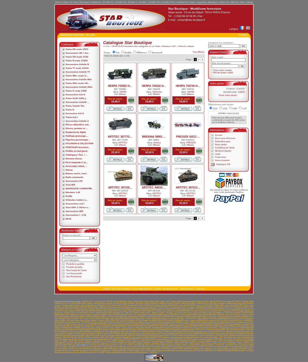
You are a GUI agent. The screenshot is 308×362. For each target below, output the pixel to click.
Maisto (115, 324)
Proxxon (61, 334)
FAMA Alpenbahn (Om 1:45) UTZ (120, 313)
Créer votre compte (222, 70)
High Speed (180, 317)
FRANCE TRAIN (99, 315)
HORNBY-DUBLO (64, 318)
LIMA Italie (216, 322)
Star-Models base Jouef (232, 337)
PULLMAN (68, 334)
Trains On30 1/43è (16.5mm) (141, 347)
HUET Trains (84, 318)
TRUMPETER (248, 341)
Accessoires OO (74, 181)
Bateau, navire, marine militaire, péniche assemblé (152, 351)
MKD (226, 326)
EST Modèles (65, 313)
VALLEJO (77, 343)
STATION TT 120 (138, 339)
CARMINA (209, 307)
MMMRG (232, 326)
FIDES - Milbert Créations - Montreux (159, 313)
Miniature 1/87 (169, 46)
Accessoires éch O (75, 94)
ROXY (175, 335)
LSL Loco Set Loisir (78, 324)
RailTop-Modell (172, 334)
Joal (67, 320)
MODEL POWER (60, 328)
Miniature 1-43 (73, 192)
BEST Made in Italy (247, 305)
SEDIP (226, 335)
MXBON (243, 328)
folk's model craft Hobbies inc (214, 313)
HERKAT (166, 317)
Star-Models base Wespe (68, 339)
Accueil (218, 135)
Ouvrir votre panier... (228, 95)
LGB (145, 322)
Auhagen (131, 305)
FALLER (104, 313)
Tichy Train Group (234, 339)
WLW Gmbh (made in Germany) (213, 343)
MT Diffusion (195, 328)
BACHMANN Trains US (195, 305)
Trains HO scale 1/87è (77, 49)
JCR (241, 318)
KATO (113, 320)
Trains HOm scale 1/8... (77, 83)
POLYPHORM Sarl (87, 332)
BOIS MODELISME (72, 307)
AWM (136, 305)
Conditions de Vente (225, 147)
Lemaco (94, 322)
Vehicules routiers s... (77, 200)
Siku (76, 337)
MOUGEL (186, 328)
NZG (126, 330)
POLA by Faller (74, 332)
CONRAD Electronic (80, 309)
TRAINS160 (168, 341)
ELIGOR (214, 311)
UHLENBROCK (60, 343)
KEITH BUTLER (122, 320)
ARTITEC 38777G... (120, 136)
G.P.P (150, 315)
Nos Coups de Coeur (76, 270)
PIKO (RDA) (230, 330)
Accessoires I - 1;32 (76, 215)
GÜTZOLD (58, 317)
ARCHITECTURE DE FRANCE (147, 303)
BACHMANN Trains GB (177, 305)
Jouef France (74, 320)
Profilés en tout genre (77, 151)
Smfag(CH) (127, 337)
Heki (148, 317)
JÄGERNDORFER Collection (228, 318)
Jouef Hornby (84, 320)
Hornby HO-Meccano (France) (222, 317)
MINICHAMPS (175, 326)
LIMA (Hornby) (207, 322)
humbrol (92, 318)
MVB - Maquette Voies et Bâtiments (226, 328)
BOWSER (83, 307)
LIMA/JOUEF (225, 322)
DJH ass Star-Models (233, 309)
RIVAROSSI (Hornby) (246, 334)
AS (218, 303)
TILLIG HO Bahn (248, 339)
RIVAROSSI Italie (60, 335)
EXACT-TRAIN (94, 313)
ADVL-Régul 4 (161, 301)
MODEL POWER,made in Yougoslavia (82, 328)
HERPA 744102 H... (154, 86)
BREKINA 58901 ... (154, 136)
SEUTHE (70, 337)
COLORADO (59, 309)
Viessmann (105, 343)
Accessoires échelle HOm (79, 87)
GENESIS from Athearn (178, 315)
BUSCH (155, 307)
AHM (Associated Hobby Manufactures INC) (193, 301)
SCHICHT (212, 335)
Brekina (157, 142)
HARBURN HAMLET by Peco (102, 317)
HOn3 (68, 219)
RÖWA (180, 335)
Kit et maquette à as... (77, 162)
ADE (121, 301)
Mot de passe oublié (223, 72)
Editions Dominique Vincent (122, 311)
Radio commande (74, 177)
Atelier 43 (223, 303)
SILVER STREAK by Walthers (89, 337)
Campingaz (191, 307)
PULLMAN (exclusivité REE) (83, 334)
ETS (76, 313)
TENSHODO (218, 339)
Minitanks (157, 92)
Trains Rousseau (157, 341)
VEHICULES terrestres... (78, 147)
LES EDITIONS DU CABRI (133, 322)
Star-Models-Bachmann (85, 339)
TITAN (71, 341)
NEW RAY (68, 330)
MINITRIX (202, 326)
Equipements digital (76, 132)
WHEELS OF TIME (181, 343)
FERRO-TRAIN (139, 313)
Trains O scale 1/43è (76, 91)
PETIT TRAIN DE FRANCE (211, 330)
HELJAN (154, 317)
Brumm (145, 307)
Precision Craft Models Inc (110, 332)
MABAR (94, 324)
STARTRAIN (127, 339)
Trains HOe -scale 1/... (77, 75)
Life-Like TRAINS (188, 322)
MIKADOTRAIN (134, 326)
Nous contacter (222, 160)
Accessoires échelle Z (77, 121)
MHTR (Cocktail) (73, 326)
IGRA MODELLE (125, 318)
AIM (211, 301)
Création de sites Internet (166, 289)
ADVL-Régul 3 (150, 301)
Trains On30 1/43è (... (76, 98)
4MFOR (110, 301)
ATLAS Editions (75, 305)
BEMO (236, 305)
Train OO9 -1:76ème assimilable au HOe (111, 352)
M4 (89, 324)
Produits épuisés (74, 267)
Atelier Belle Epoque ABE (236, 303)
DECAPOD (177, 309)
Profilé (69, 196)
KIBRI (154, 320)
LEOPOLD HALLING (115, 322)
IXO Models (213, 318)
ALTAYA (73, 303)
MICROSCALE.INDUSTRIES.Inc (116, 326)
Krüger (211, 320)
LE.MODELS (86, 322)
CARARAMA (200, 307)
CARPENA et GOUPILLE (223, 307)
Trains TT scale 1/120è (77, 68)
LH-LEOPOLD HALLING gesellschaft (160, 322)
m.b (86, 324)
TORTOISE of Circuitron (102, 341)
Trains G (70, 109)
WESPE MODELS (166, 343)
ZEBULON (58, 345)
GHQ (206, 315)
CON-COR (68, 309)
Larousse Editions (71, 322)
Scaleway (199, 289)
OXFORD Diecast (164, 330)
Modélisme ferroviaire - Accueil (77, 35)
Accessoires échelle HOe (79, 79)
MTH (202, 328)
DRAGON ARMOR (95, 311)
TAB (175, 339)
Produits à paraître (75, 264)
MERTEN (222, 324)
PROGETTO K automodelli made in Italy (197, 332)
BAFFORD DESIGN (211, 305)
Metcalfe (229, 324)
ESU (72, 313)
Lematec (100, 322)
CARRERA (237, 307)
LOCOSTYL (249, 322)
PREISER (191, 142)
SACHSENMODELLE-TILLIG (193, 335)
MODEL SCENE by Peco (105, 328)
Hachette (66, 317)
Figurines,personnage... (78, 140)
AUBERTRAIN (121, 305)
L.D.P (242, 320)
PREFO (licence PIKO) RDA (131, 332)
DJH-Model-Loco (247, 309)
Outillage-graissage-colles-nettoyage (121, 349)
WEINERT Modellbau (151, 343)
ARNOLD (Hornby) (166, 303)
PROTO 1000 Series (227, 332)
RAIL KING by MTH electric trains (132, 334)
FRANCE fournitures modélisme (81, 315)
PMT (252, 330)
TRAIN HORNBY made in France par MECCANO (131, 341)
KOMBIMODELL (202, 320)
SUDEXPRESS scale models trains (157, 339)
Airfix (224, 301)
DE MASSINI (144, 309)
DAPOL (136, 309)
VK (126, 343)
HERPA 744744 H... (188, 86)
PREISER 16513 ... (188, 136)
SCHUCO (219, 335)
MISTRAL (210, 326)
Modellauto (168, 328)
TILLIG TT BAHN (61, 341)
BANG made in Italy (227, 305)
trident (215, 341)
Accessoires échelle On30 (161, 347)
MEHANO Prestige (211, 324)
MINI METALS (165, 326)
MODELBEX (139, 328)
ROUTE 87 (168, 335)
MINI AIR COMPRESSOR (149, 326)
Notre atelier (221, 144)
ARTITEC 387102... (120, 187)
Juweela (93, 320)
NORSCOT (89, 330)
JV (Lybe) (100, 320)
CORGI (91, 309)
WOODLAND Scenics (234, 343)
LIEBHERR (178, 322)
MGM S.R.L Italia (60, 326)
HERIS (160, 317)
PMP (248, 330)
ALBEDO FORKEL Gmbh (244, 301)
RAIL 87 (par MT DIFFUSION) (109, 334)
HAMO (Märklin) (80, 317)
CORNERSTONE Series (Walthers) (107, 309)
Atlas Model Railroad (88, 305)
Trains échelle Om (75, 106)
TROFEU (238, 341)
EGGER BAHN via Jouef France (191, 311)
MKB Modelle (219, 326)
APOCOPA (97, 303)
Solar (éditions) (137, 337)
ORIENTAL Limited (144, 330)
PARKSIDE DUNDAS (179, 330)
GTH (235, 315)
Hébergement (186, 289)
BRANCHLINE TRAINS (95, 307)
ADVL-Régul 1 (128, 301)
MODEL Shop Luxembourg (125, 328)
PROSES (215, 332)
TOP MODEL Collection (83, 341)
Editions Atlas (108, 311)
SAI (206, 335)
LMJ (232, 322)
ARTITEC (122, 142)
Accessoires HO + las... (78, 53)
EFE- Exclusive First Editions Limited (165, 311)
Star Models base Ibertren (190, 337)
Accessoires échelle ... (77, 102)
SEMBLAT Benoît (235, 335)
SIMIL (102, 337)
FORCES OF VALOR (233, 313)
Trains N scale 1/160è (77, 60)
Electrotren (207, 311)
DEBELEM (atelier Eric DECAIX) (161, 309)
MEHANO (200, 324)
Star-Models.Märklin (101, 339)
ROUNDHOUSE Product (155, 335)
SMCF (107, 337)
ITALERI (205, 318)
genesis (166, 315)
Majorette (121, 324)
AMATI (78, 303)
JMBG (63, 320)
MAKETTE (129, 324)
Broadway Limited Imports (132, 307)
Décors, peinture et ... (77, 128)
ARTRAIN (213, 303)
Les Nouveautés (74, 273)
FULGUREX (123, 315)
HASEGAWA (118, 317)
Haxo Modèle (128, 317)
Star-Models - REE (216, 337)
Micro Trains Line (97, 326)
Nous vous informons (225, 138)
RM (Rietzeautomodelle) (76, 335)
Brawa (114, 307)
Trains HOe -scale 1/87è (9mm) (227, 345)
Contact (243, 35)
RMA (87, 335)
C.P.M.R (183, 307)
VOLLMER (132, 343)
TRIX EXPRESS (229, 341)
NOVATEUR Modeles (101, 330)
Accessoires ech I (75, 204)
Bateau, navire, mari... (77, 173)
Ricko (227, 334)
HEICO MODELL (140, 317)
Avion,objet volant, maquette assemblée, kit (113, 351)
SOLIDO (146, 337)
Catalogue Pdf (223, 164)
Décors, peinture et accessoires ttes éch (78, 349)
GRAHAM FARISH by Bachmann (220, 315)
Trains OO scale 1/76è (77, 57)
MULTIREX (209, 328)
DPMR (77, 311)
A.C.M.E (116, 301)
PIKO (223, 330)
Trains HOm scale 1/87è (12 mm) (70, 347)
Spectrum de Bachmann (171, 337)
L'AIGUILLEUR (234, 320)
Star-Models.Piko (116, 339)
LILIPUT (198, 322)
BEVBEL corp (59, 307)
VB (82, 343)
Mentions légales (223, 151)
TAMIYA (180, 339)
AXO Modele (155, 305)
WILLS (198, 343)
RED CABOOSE (195, 334)
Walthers (139, 343)
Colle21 (251, 307)
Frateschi (109, 315)
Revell (222, 334)
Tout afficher (198, 52)
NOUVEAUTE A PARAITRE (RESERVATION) (221, 351)
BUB (150, 307)
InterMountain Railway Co (160, 318)
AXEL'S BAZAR (144, 305)
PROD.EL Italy (168, 332)
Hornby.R (75, 318)
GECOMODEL (157, 315)
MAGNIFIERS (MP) (105, 324)
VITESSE (112, 343)
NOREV (81, 330)
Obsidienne (133, 330)
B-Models (163, 305)
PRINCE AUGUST (156, 332)
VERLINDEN (95, 343)
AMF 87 (85, 303)
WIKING (192, 343)
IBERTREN (100, 318)
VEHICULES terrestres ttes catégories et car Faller (136, 46)
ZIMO (65, 345)
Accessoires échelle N (77, 64)
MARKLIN (137, 324)
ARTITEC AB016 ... (154, 187)
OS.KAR (155, 330)
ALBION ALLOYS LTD (62, 303)
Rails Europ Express (159, 334)
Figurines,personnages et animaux (147, 349)
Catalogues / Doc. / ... (76, 155)
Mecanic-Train (174, 324)
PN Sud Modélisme (61, 332)
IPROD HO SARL (195, 318)
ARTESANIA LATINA (193, 303)
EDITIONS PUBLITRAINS (142, 311)
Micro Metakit (85, 326)
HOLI (209, 317)
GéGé (189, 315)
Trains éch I (72, 117)
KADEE (107, 320)
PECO (198, 330)
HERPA (123, 92)
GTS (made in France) (245, 315)
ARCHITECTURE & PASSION (124, 303)
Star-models (204, 337)
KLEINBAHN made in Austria (185, 320)
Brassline (108, 307)
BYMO (161, 307)
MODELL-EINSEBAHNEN (154, 328)
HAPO (89, 317)
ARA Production (106, 303)
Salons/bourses (222, 141)
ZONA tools (71, 345)
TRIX (220, 341)
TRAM (175, 341)
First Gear (177, 313)
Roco (102, 335)
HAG (71, 317)
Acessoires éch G (75, 113)
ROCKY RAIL (95, 335)
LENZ (106, 322)
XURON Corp (248, 343)
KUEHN (217, 320)
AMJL (90, 303)
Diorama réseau (74, 158)
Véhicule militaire (186, 46)
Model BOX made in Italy (245, 326)
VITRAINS (120, 343)
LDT (79, 322)
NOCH (75, 330)
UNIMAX (70, 343)
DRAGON (84, 311)
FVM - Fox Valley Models (138, 315)
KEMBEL (131, 320)
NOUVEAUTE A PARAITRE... (80, 188)
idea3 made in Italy (111, 318)
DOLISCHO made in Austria (64, 311)
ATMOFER (101, 305)
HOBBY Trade (190, 317)
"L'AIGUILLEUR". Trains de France (93, 301)
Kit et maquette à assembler (87, 351)
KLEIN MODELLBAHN (165, 320)
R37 (95, 334)
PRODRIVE (178, 332)
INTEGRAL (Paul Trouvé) (141, 318)
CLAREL (244, 307)
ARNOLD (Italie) (180, 303)
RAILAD (148, 334)
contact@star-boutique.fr (191, 19)
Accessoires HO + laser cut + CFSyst (118, 345)
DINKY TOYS (194, 309)
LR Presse (58, 324)
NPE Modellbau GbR (116, 330)
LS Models (66, 324)
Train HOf (70, 185)
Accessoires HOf (74, 211)
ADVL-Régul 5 (171, 301)
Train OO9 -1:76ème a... (78, 207)
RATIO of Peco (183, 334)
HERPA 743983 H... (120, 86)
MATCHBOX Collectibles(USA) (152, 324)
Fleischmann (197, 313)
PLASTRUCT (240, 330)
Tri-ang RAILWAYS (205, 341)
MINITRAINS (193, 326)
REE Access (206, 334)
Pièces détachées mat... (78, 124)
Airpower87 (231, 301)
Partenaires (220, 157)
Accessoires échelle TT (78, 72)
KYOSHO (224, 320)
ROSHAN (123, 335)
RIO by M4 (233, 334)
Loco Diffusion (239, 322)
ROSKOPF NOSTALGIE (136, 335)
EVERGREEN (83, 313)
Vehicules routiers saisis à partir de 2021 (68, 352)
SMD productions (116, 337)
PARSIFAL (191, 330)
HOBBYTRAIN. (201, 317)
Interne (69, 170)
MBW (166, 324)
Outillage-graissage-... (77, 136)
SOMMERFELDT (156, 337)
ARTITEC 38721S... (188, 187)
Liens (217, 154)
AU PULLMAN (110, 305)
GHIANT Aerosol (198, 315)
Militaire (122, 94)
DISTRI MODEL (219, 309)
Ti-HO (225, 339)
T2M (172, 339)
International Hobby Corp (179, 318)
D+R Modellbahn (127, 309)
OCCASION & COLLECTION (79, 143)
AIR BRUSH (217, 301)
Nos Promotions (74, 276)
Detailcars (185, 309)
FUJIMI (116, 315)
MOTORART (177, 328)
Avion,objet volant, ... (76, 166)
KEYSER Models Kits (143, 320)
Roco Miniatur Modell (112, 335)
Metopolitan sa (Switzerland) (243, 324)
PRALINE (97, 332)
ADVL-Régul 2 (139, 301)
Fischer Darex (187, 313)
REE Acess (215, 334)
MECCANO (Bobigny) (188, 324)
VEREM (87, 343)
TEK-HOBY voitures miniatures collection (198, 339)
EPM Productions (224, 311)
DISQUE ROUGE (206, 309)
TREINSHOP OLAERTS (188, 341)
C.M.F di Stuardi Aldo (172, 307)
